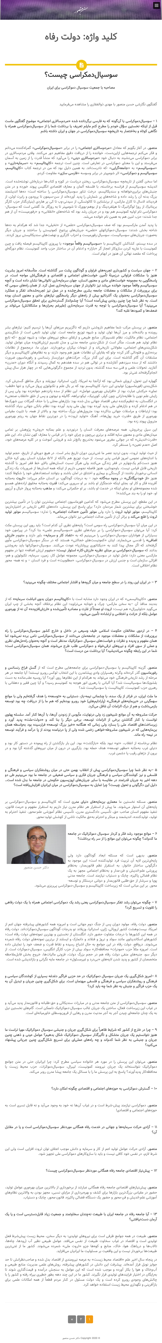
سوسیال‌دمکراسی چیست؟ (81, 74)
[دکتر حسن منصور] (81, 15)
